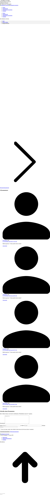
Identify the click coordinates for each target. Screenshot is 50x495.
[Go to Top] (25, 492)
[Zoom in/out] (4, 493)
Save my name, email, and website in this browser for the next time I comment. (17, 429)
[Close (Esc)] (0, 493)
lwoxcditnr (5, 240)
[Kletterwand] (14, 68)
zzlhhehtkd (5, 294)
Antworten (5, 245)
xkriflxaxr (5, 348)
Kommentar (2, 423)
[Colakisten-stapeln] (8, 90)
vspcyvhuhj (5, 403)
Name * (1, 425)
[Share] (1, 493)
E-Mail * (22, 425)
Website (43, 425)
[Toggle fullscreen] (3, 493)
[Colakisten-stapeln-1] (8, 113)
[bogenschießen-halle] (16, 45)
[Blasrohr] (18, 135)
